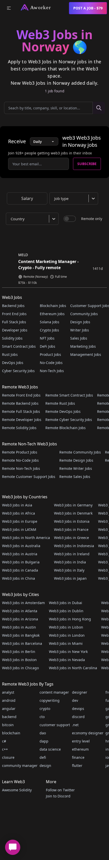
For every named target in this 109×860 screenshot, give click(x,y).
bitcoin (8, 724)
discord (78, 716)
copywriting (50, 700)
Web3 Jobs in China (18, 578)
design (45, 765)
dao (43, 733)
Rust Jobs (10, 354)
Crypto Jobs (49, 330)
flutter (77, 765)
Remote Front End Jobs (21, 395)
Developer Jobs (14, 330)
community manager (20, 765)
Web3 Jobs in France (71, 529)
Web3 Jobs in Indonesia (74, 545)
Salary (27, 198)
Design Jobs (80, 321)
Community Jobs (84, 313)
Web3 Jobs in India (70, 562)
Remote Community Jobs (80, 452)
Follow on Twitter (60, 790)
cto (42, 716)
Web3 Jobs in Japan (70, 578)
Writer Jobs (79, 330)
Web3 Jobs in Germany (73, 505)
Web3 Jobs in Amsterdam (23, 602)
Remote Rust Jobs (60, 403)
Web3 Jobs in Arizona (20, 619)
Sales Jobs (78, 338)
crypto (45, 708)
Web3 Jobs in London (67, 635)
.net (75, 724)
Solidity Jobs (12, 338)
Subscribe (87, 163)
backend (9, 716)
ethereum (80, 749)
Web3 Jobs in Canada (20, 570)
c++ (5, 749)
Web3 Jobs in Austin (19, 627)
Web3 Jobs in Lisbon (66, 627)
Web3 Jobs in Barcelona (22, 643)
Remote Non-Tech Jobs (21, 468)
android (8, 700)
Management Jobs (85, 354)
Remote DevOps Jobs (63, 411)
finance (78, 757)
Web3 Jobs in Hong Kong (70, 619)
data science (50, 749)
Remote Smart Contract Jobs (69, 395)
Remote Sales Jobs (74, 476)
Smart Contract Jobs (19, 346)
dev (75, 700)
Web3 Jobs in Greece (71, 537)
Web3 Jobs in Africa (18, 513)
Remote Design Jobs (76, 460)
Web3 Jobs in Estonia (71, 521)
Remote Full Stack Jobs (21, 411)
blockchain (11, 733)
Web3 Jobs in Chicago (20, 667)
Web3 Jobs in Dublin (66, 610)
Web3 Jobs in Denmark (73, 513)
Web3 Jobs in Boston (19, 659)
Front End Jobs (14, 313)
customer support (55, 724)
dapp (44, 741)
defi (43, 757)
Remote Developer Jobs (21, 419)
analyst (8, 692)
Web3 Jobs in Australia (21, 545)
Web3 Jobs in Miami (66, 643)
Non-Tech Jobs (52, 370)
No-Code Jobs (51, 362)
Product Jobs (50, 354)
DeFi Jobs (47, 346)
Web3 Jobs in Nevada (67, 659)
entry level (81, 741)
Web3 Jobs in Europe (19, 521)
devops (78, 708)
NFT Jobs (47, 338)
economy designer (87, 733)
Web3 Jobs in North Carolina (73, 667)
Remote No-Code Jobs (20, 460)
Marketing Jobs (83, 346)
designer (79, 692)
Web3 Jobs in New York (68, 651)
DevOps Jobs (12, 362)
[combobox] (75, 198)
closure (8, 757)
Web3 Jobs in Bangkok (21, 635)
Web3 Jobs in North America (26, 537)
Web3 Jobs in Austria (19, 553)
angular (8, 708)
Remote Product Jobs (19, 452)
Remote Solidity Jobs (19, 427)
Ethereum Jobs (52, 313)
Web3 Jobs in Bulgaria (21, 562)
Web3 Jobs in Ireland (71, 553)
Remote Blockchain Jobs (65, 427)
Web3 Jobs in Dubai (65, 602)
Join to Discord (58, 796)
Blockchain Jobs (53, 305)
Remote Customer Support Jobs (28, 476)
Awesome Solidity (17, 790)
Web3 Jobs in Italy (69, 570)
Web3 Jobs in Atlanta (19, 610)
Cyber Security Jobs (18, 370)
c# (4, 741)
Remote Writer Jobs (75, 468)
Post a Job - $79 (88, 8)
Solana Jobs (49, 321)
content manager (54, 692)
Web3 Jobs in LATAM (19, 529)
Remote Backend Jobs (20, 403)
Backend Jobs (13, 305)
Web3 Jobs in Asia (17, 505)
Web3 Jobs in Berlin (18, 651)
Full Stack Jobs (14, 321)
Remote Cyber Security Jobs (68, 419)
